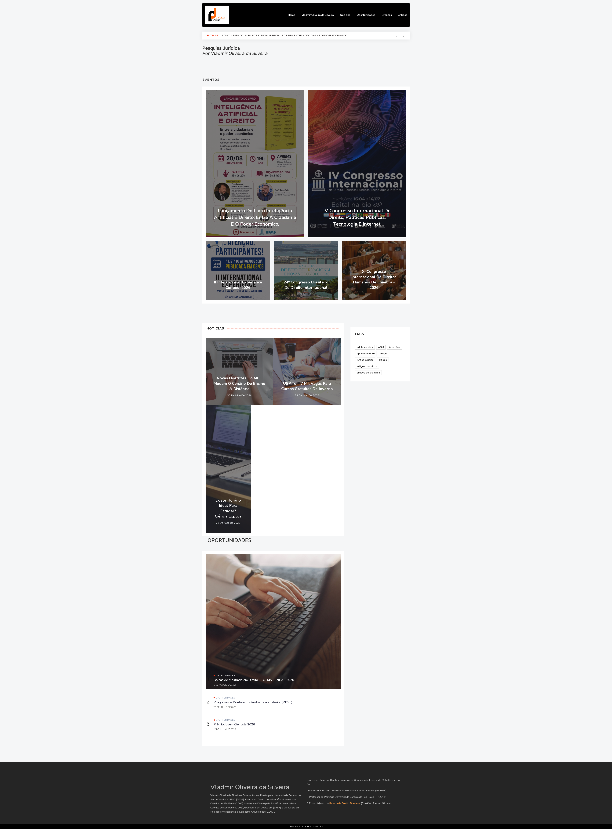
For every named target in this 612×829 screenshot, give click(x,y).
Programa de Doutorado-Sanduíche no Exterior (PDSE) (253, 702)
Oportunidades (225, 675)
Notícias (265, 341)
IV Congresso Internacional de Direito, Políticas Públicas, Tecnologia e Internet (356, 217)
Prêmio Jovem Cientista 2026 (234, 724)
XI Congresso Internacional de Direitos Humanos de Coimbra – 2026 (374, 279)
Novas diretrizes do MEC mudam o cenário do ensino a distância (239, 383)
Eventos (296, 94)
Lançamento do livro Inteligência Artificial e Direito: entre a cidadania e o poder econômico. (255, 217)
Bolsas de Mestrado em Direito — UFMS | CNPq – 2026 (256, 35)
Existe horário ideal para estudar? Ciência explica (228, 508)
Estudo (318, 341)
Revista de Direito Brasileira (344, 803)
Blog (283, 94)
